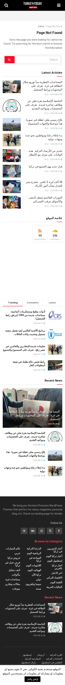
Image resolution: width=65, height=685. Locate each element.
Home (41, 26)
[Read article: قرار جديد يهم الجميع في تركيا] (12, 171)
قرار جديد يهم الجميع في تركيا (45, 166)
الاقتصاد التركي (54, 577)
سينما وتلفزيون (33, 584)
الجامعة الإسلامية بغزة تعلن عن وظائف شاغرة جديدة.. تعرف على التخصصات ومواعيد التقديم (43, 104)
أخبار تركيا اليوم (54, 556)
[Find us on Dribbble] (24, 531)
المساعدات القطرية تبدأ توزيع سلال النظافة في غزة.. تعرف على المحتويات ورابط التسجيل (42, 85)
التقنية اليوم (56, 582)
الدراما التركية (34, 548)
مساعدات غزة (13, 579)
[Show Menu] (58, 5)
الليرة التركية (56, 655)
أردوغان (41, 655)
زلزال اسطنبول (28, 662)
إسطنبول (27, 655)
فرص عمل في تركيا (12, 564)
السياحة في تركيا (35, 559)
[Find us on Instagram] (41, 531)
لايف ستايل (14, 570)
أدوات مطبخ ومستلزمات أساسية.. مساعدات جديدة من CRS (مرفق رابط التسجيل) (25, 315)
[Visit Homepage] (32, 5)
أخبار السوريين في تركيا (54, 550)
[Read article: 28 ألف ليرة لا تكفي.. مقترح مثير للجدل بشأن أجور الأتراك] (12, 186)
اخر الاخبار (56, 572)
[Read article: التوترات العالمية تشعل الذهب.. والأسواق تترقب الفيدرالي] (12, 202)
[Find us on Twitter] (50, 531)
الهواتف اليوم (34, 570)
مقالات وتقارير (12, 584)
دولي (38, 579)
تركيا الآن (36, 574)
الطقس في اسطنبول (51, 662)
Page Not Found (54, 26)
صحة (38, 588)
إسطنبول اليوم (54, 560)
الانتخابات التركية (54, 658)
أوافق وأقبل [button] (32, 679)
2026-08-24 (55, 94)
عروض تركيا (14, 557)
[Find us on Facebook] (58, 531)
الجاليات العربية (54, 586)
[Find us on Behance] (32, 531)
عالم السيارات (13, 548)
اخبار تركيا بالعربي (57, 567)
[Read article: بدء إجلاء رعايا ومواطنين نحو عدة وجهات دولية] (12, 140)
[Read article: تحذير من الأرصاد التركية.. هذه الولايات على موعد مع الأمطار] (12, 155)
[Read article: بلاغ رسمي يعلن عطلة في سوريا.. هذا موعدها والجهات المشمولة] (12, 124)
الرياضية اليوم (34, 553)
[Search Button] (6, 5)
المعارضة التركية (33, 658)
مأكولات (16, 574)
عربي (17, 553)
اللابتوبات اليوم (33, 565)
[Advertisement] (32, 15)
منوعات (16, 588)
